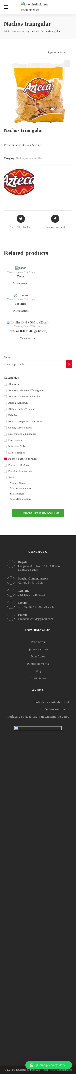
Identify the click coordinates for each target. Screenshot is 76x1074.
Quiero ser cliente (57, 709)
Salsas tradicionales (20, 498)
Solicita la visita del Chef (51, 702)
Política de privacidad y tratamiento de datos (38, 716)
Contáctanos (38, 678)
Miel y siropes (16, 452)
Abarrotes (13, 384)
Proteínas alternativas (20, 471)
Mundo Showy (18, 483)
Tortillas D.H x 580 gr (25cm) (27, 331)
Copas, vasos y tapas (20, 427)
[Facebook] (30, 1039)
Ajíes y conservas (18, 402)
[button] (38, 513)
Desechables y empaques (22, 433)
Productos (38, 642)
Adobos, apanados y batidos (24, 396)
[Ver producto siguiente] (69, 52)
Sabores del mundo (20, 488)
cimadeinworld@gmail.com (35, 618)
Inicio (7, 31)
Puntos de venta (38, 663)
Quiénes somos (38, 649)
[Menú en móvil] (6, 7)
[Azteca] (19, 182)
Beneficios (38, 656)
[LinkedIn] (46, 1039)
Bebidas (12, 415)
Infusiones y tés (17, 446)
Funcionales (15, 440)
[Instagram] (38, 1039)
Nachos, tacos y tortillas (25, 31)
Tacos (21, 276)
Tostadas (21, 303)
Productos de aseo (18, 464)
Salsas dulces (17, 493)
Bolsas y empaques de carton (25, 421)
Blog (38, 671)
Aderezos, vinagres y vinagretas (26, 390)
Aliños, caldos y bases (21, 408)
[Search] (69, 364)
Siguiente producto (56, 52)
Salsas (11, 477)
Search (8, 357)
